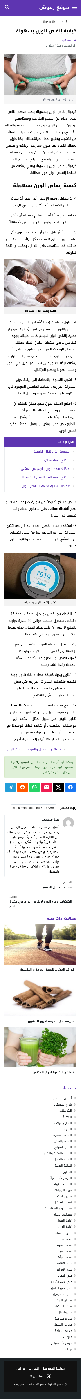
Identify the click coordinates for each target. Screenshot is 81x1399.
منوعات (67, 1337)
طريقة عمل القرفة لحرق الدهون (51, 1021)
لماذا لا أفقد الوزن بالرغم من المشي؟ (44, 469)
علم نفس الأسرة (61, 1282)
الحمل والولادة (63, 1123)
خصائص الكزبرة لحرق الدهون (53, 1072)
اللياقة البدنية (51, 22)
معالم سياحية (63, 1318)
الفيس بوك (23, 762)
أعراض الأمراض (62, 1098)
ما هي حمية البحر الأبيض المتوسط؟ (46, 477)
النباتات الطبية (63, 1184)
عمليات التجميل (62, 1294)
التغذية (67, 1117)
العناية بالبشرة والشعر (58, 1153)
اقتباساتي (65, 1111)
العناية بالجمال (63, 1159)
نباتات (68, 1349)
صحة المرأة (65, 1257)
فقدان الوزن (64, 1300)
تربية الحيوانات (63, 1190)
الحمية (68, 1129)
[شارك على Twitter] (58, 787)
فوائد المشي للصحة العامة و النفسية (47, 969)
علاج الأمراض (64, 1269)
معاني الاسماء (63, 1324)
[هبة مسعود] (68, 822)
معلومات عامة (63, 1331)
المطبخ (67, 1172)
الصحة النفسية (62, 1135)
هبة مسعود (68, 40)
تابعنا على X (38, 1376)
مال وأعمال (65, 1312)
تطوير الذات (64, 1196)
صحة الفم (66, 1251)
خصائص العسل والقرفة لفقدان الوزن (34, 749)
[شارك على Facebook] (70, 787)
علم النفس (65, 1275)
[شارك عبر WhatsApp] (34, 787)
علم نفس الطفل (61, 1288)
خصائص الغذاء (63, 1214)
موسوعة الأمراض (61, 1343)
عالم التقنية (64, 1263)
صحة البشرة (64, 1245)
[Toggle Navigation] (74, 8)
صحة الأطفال (64, 1239)
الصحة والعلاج (63, 1141)
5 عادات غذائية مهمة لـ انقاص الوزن (46, 486)
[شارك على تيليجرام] (10, 787)
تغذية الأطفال (63, 1202)
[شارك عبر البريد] (46, 787)
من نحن (20, 1369)
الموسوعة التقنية (61, 1178)
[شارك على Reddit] (22, 787)
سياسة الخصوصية (53, 1369)
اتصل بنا (34, 1369)
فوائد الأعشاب (63, 1306)
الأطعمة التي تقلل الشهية (52, 452)
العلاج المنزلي (63, 1147)
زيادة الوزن (65, 1227)
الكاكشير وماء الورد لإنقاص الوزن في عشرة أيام (40, 902)
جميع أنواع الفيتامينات (58, 1208)
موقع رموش (54, 7)
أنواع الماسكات (62, 1104)
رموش (26, 767)
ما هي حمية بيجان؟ (57, 460)
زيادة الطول (64, 1220)
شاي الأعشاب (63, 1233)
